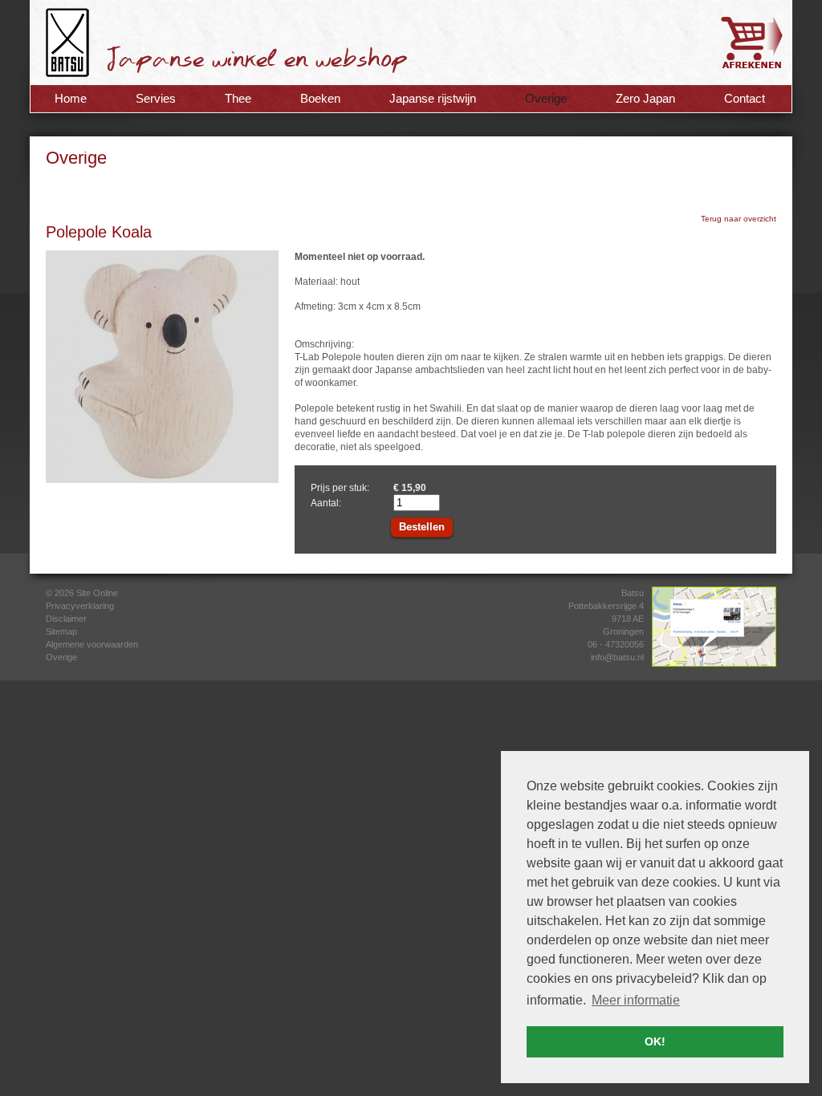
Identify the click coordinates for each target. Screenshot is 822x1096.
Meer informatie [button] (636, 1000)
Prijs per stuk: (340, 487)
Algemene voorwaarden (92, 644)
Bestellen (422, 527)
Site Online (97, 593)
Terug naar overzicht (738, 218)
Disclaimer (66, 618)
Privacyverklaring (80, 606)
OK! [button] (655, 1041)
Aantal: (326, 503)
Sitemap (61, 631)
